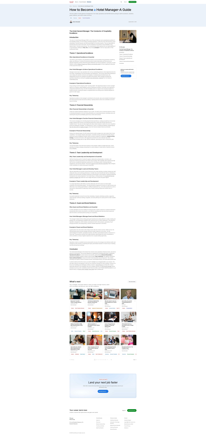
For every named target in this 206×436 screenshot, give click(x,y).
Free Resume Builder (100, 425)
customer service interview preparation (99, 163)
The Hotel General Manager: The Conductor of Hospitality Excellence (126, 50)
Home (71, 6)
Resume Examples (82, 1)
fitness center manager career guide (86, 269)
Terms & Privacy (127, 425)
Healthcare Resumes (114, 420)
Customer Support (127, 420)
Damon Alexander (76, 21)
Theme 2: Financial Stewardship (125, 56)
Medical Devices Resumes (115, 425)
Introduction (121, 52)
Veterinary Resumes (114, 427)
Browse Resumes (113, 429)
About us (76, 1)
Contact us (126, 427)
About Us (98, 420)
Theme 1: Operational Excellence (126, 54)
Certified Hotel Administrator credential (94, 78)
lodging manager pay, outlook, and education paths (89, 64)
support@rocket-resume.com (129, 422)
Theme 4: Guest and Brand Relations (126, 61)
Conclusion (121, 63)
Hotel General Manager (106, 266)
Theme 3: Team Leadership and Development (125, 59)
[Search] (121, 2)
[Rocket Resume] (72, 2)
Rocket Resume (99, 264)
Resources (89, 1)
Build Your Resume (99, 427)
